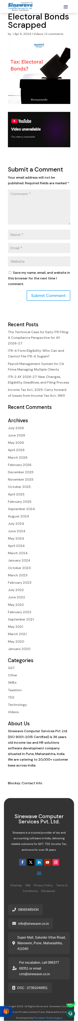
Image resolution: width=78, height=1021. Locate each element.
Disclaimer (48, 891)
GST (11, 668)
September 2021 (21, 619)
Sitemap (16, 885)
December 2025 (20, 472)
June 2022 (16, 597)
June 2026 (16, 435)
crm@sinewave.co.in (34, 974)
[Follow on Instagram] (55, 862)
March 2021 (17, 634)
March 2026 (17, 457)
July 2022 (16, 590)
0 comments (54, 34)
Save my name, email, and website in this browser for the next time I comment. (39, 278)
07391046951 (37, 988)
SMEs (12, 682)
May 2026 (16, 442)
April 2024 (16, 546)
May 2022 (16, 605)
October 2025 (19, 487)
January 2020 (19, 649)
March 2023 (17, 575)
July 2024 (16, 523)
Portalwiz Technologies (48, 1018)
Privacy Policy (43, 885)
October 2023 (19, 568)
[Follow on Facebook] (22, 862)
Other (12, 675)
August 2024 (18, 516)
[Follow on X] (30, 862)
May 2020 (16, 641)
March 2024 (18, 553)
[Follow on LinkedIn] (39, 862)
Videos (38, 34)
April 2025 (16, 494)
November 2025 (20, 479)
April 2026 (16, 450)
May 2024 (16, 538)
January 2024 (19, 560)
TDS (11, 697)
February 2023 (19, 582)
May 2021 (15, 626)
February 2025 (19, 501)
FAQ (28, 885)
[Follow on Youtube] (47, 862)
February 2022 (19, 612)
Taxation (15, 690)
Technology (17, 704)
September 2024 (21, 509)
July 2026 (16, 428)
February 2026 (19, 465)
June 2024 (16, 531)
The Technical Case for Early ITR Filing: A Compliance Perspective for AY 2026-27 (38, 337)
